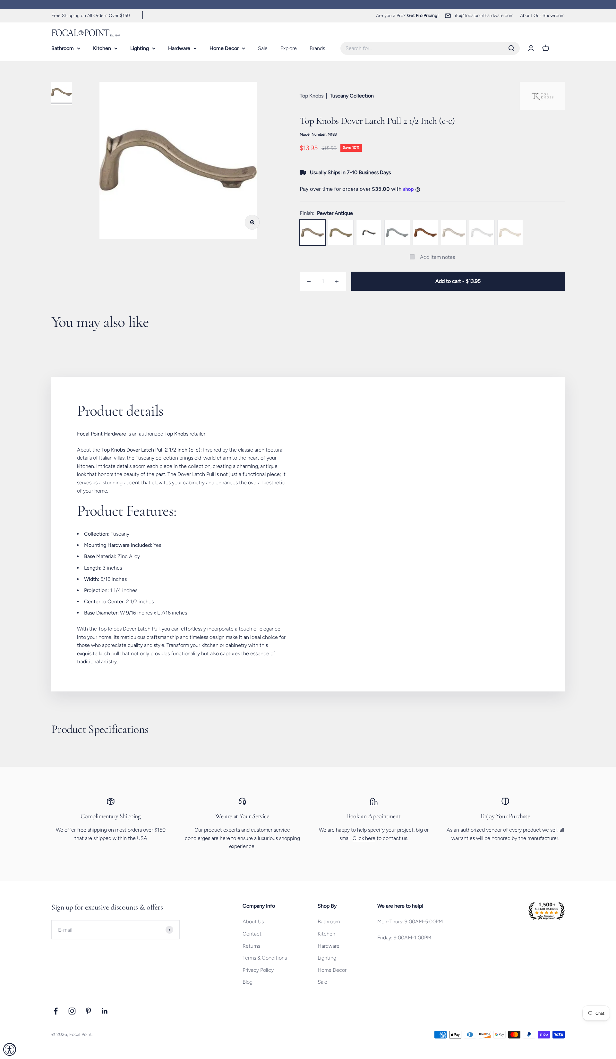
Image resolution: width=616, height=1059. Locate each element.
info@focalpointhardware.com (483, 15)
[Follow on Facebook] (55, 1011)
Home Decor (224, 48)
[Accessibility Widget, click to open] (9, 1049)
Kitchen (102, 48)
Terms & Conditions (265, 958)
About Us (253, 922)
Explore (288, 48)
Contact (252, 934)
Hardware (179, 48)
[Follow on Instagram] (72, 1011)
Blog (247, 982)
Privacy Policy (258, 970)
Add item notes (437, 257)
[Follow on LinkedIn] (104, 1011)
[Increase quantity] (337, 281)
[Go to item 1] (61, 93)
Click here (364, 838)
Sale (263, 48)
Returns (251, 946)
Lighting (139, 48)
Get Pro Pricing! (423, 15)
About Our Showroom (542, 15)
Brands (317, 48)
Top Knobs (311, 96)
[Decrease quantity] (309, 281)
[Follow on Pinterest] (88, 1011)
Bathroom (62, 48)
